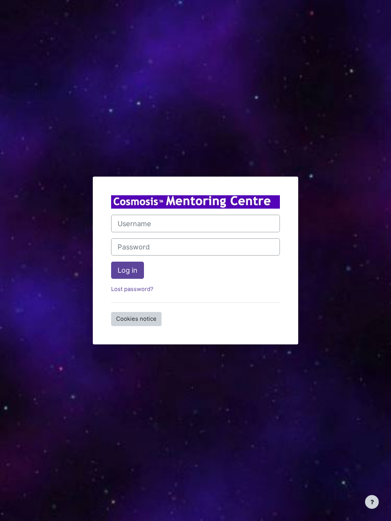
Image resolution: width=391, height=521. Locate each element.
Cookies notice (136, 318)
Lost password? (132, 289)
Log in (127, 270)
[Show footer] (372, 502)
